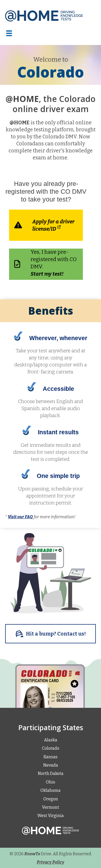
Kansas (50, 756)
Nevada (50, 765)
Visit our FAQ (20, 516)
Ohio (50, 782)
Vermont (50, 807)
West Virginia (50, 815)
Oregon (50, 798)
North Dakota (50, 773)
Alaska (50, 739)
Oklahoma (50, 790)
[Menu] (11, 33)
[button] (50, 633)
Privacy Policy (50, 862)
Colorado (50, 748)
